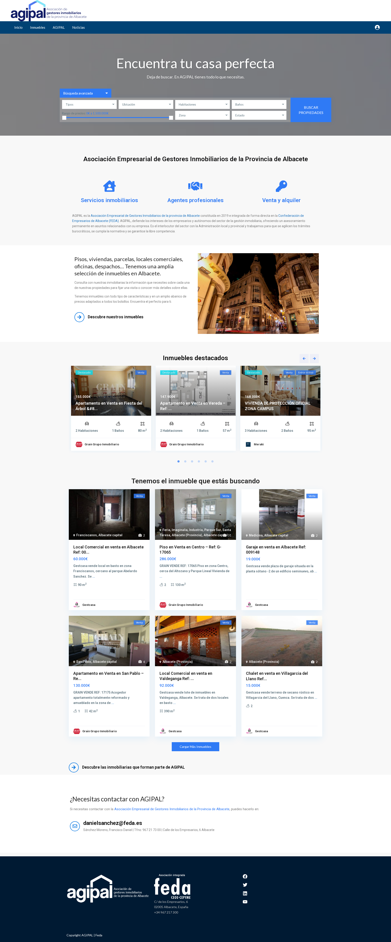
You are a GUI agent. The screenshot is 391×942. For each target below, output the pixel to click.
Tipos (69, 104)
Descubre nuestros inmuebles (115, 316)
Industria (196, 530)
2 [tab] (185, 461)
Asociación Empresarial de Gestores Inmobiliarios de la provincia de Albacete (145, 215)
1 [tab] (178, 461)
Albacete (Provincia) (187, 535)
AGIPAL (59, 27)
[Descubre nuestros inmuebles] (79, 317)
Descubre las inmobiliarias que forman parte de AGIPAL (133, 767)
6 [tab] (212, 461)
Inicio (18, 27)
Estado (240, 115)
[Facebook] (245, 876)
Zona (182, 115)
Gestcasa (88, 605)
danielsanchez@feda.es (112, 823)
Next (314, 358)
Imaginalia (180, 530)
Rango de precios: (74, 113)
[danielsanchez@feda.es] (75, 826)
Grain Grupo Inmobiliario (102, 444)
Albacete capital (110, 535)
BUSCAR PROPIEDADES (311, 110)
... (93, 576)
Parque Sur (212, 530)
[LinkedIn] (245, 893)
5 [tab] (205, 461)
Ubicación (128, 104)
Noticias (78, 27)
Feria (166, 530)
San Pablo (83, 661)
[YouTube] (245, 901)
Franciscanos (86, 535)
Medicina (256, 535)
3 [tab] (192, 461)
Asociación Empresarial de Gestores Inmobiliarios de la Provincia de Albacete (171, 809)
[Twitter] (245, 884)
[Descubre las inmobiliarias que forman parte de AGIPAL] (74, 767)
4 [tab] (199, 461)
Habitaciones (187, 104)
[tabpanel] (111, 409)
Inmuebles (37, 27)
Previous (304, 358)
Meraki (259, 444)
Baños (239, 104)
